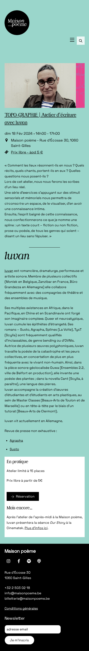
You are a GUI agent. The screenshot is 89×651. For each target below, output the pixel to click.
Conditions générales (21, 608)
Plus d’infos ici (36, 528)
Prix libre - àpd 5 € (27, 152)
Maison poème (20, 551)
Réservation (25, 496)
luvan (9, 271)
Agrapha (16, 440)
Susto (14, 449)
